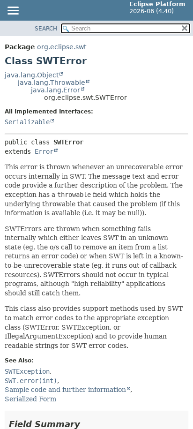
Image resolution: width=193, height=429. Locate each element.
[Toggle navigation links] (13, 11)
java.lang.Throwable (51, 82)
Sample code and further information (65, 389)
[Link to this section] (86, 424)
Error (44, 151)
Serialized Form (30, 399)
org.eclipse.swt (61, 47)
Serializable (27, 122)
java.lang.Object (32, 75)
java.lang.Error (55, 90)
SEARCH (46, 28)
